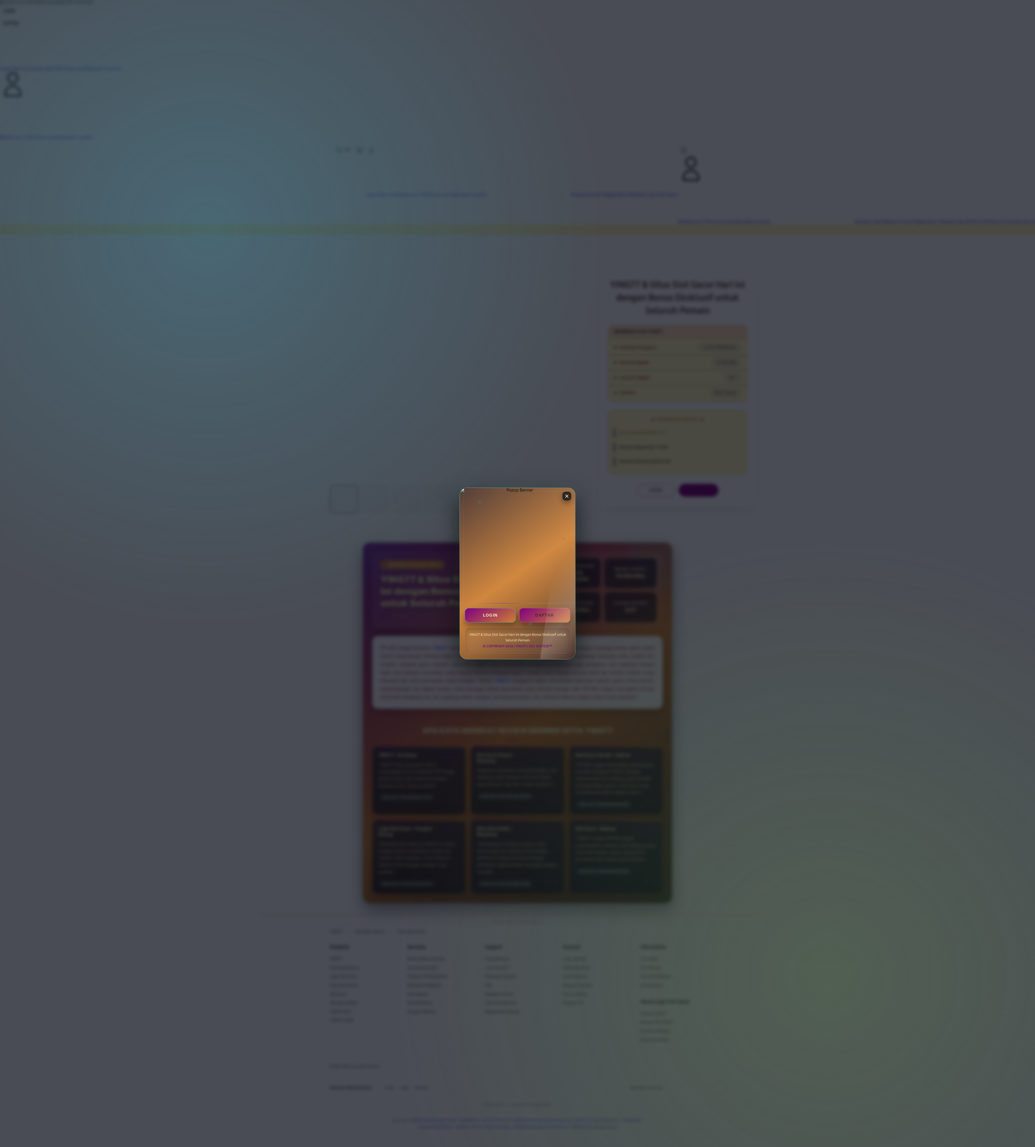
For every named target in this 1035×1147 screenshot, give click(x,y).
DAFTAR (544, 615)
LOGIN (490, 615)
